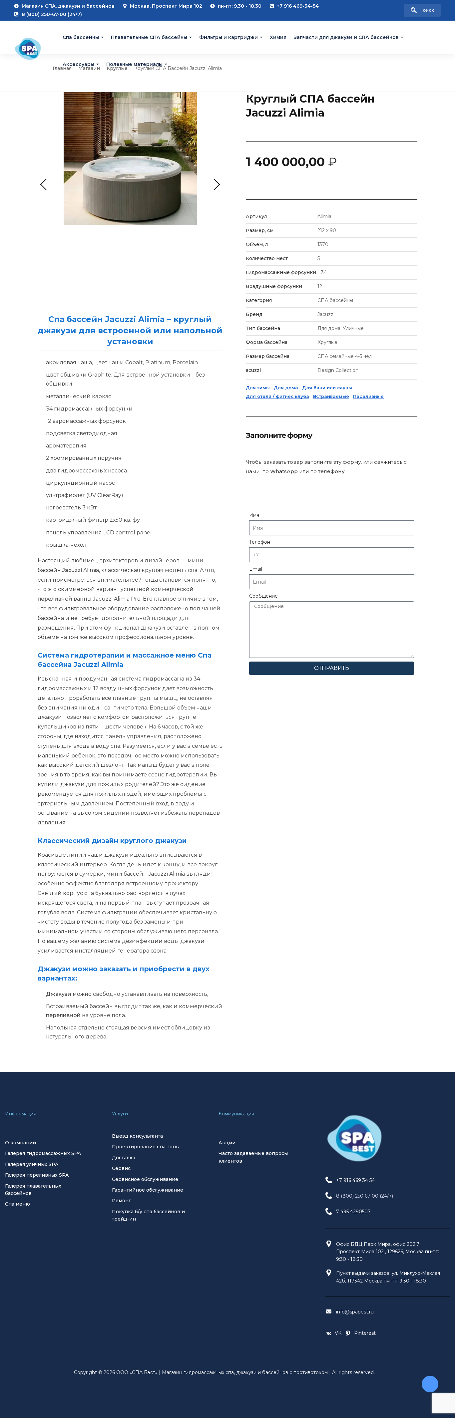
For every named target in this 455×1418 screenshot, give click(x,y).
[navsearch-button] (422, 10)
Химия (278, 37)
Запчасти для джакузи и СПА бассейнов (346, 37)
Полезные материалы (134, 64)
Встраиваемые (331, 396)
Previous (46, 184)
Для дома (286, 387)
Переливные (368, 396)
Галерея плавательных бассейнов (33, 1189)
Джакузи (58, 994)
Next (214, 184)
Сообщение (263, 596)
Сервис (121, 1168)
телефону (331, 471)
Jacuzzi (72, 570)
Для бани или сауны (327, 387)
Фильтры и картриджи (228, 37)
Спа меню (17, 1204)
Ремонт (121, 1201)
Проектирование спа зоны (146, 1147)
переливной (55, 599)
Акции (227, 1143)
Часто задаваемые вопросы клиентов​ (253, 1157)
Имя (254, 515)
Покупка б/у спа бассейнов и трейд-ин (148, 1215)
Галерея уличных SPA (31, 1164)
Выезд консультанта (137, 1136)
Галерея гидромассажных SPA (43, 1153)
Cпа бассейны (81, 37)
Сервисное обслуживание (145, 1179)
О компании (20, 1143)
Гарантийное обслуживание (147, 1190)
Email (255, 569)
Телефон (259, 542)
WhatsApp (284, 471)
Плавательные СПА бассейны (149, 37)
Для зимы (258, 387)
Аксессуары (78, 64)
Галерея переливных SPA (37, 1175)
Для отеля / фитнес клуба (277, 396)
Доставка (123, 1158)
